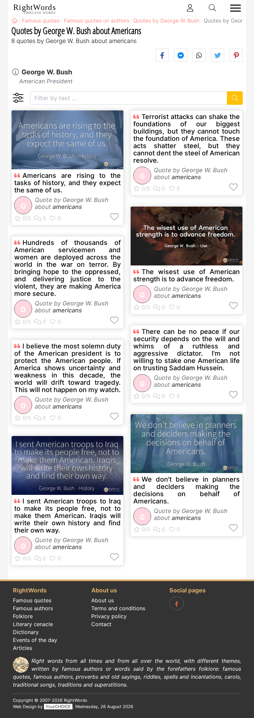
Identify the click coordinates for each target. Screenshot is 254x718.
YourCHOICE (58, 706)
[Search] (235, 98)
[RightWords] (14, 20)
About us (102, 600)
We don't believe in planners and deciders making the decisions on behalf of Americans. (186, 490)
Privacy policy (109, 616)
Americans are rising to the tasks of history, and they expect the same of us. (67, 183)
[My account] (190, 8)
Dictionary (26, 632)
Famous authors (33, 608)
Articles (22, 648)
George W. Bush (46, 72)
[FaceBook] (176, 603)
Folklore (23, 616)
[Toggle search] (212, 8)
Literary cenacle (33, 624)
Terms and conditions (118, 608)
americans (67, 206)
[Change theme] (18, 98)
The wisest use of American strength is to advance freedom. (186, 275)
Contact (101, 624)
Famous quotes (32, 600)
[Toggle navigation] (233, 8)
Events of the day (35, 640)
